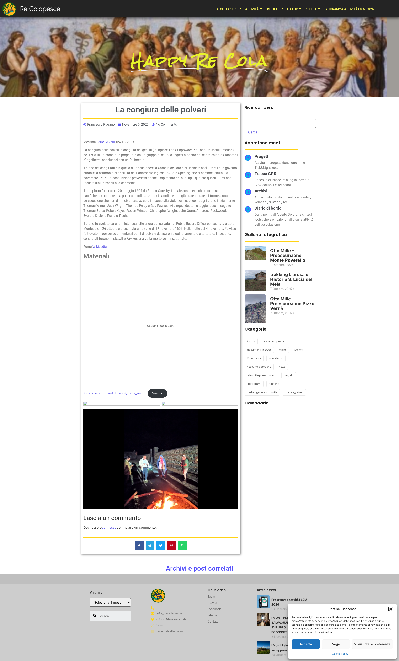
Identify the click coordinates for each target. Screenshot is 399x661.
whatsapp (214, 615)
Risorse (311, 9)
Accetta (306, 644)
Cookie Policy (340, 653)
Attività (252, 9)
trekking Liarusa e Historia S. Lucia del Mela (291, 279)
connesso (109, 527)
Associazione (227, 9)
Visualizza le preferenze (372, 644)
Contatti (213, 621)
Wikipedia (99, 247)
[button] (391, 609)
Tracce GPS (265, 173)
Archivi (261, 190)
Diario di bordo (268, 208)
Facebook (214, 609)
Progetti (273, 9)
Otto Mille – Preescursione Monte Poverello (287, 255)
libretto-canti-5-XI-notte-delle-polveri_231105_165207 (114, 393)
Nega (336, 644)
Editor (292, 9)
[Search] (94, 616)
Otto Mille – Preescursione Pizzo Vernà (292, 303)
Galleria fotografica (266, 234)
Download (157, 393)
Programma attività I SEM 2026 (349, 9)
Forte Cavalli (105, 142)
